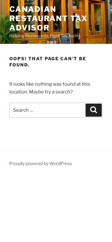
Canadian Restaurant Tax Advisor (48, 18)
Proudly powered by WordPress (40, 163)
